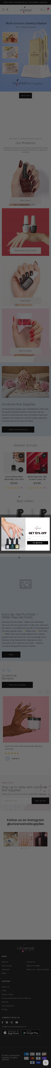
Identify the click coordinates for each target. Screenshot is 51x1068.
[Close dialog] (48, 519)
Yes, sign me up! (37, 543)
